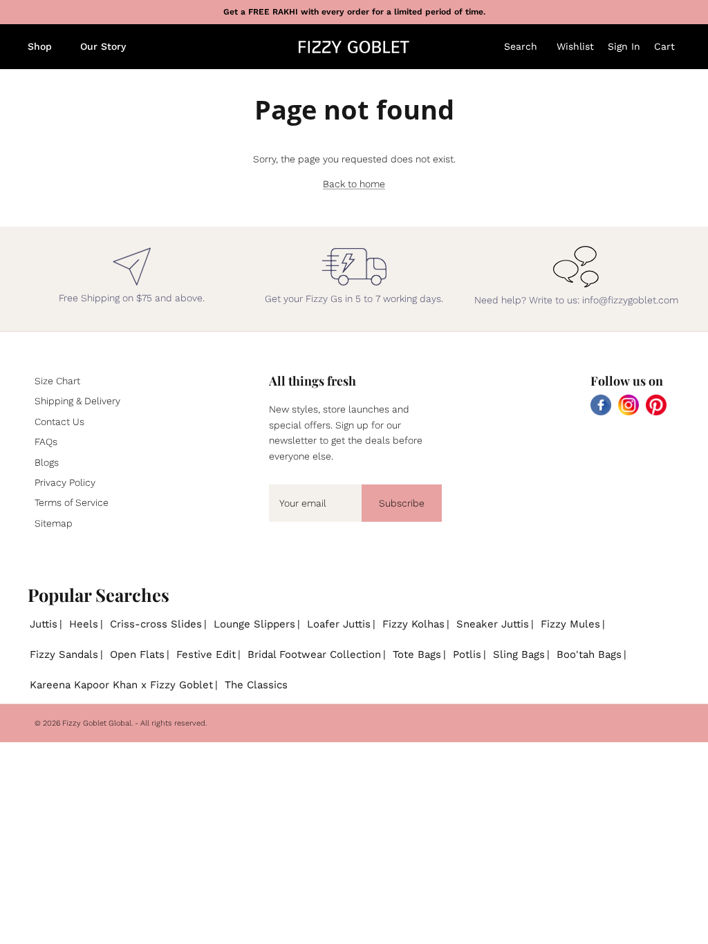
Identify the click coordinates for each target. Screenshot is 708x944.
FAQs (46, 441)
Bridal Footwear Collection (314, 654)
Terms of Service (72, 502)
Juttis (43, 624)
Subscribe (402, 503)
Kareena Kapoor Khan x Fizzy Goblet (121, 685)
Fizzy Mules (570, 624)
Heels (83, 624)
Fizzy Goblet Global (96, 723)
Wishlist (575, 46)
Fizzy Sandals (64, 654)
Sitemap (54, 523)
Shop (40, 46)
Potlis (467, 654)
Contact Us (59, 421)
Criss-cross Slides (156, 624)
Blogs (47, 462)
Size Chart (57, 380)
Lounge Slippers (254, 624)
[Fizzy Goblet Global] (354, 47)
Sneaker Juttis (492, 624)
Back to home (354, 183)
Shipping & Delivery (77, 400)
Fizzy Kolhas (413, 624)
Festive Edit (206, 654)
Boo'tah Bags (589, 654)
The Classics (256, 685)
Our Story (103, 46)
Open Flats (137, 654)
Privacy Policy (65, 482)
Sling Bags (519, 654)
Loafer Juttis (339, 624)
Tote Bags (417, 654)
